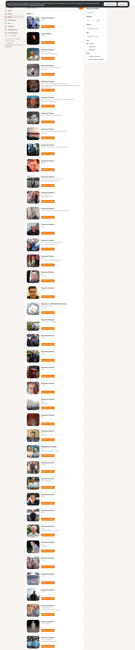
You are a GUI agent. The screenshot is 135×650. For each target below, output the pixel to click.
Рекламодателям (10, 39)
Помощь (18, 39)
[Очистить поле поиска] (77, 8)
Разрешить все (110, 4)
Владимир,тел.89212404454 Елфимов (54, 304)
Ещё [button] (12, 41)
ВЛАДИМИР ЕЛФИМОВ (49, 447)
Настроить (122, 4)
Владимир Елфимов (47, 18)
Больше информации (36, 5)
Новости (7, 41)
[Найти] (81, 7)
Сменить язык (9, 36)
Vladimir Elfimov (46, 34)
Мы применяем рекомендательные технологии (14, 44)
